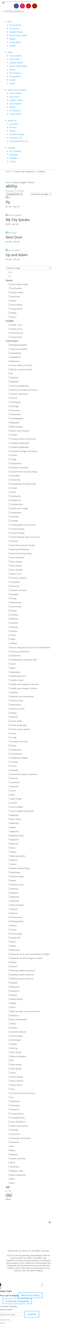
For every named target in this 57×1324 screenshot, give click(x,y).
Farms (13, 635)
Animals (13, 398)
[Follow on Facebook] (16, 5)
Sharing (13, 1048)
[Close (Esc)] (1, 1319)
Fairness (14, 623)
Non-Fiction (14, 28)
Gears (13, 668)
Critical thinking (17, 533)
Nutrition (14, 888)
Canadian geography (19, 447)
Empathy (14, 594)
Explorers (14, 619)
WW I (12, 1179)
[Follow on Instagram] (22, 5)
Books (10, 52)
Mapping (14, 815)
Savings (13, 1027)
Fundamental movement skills (23, 659)
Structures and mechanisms (22, 1093)
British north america (19, 431)
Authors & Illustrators (17, 90)
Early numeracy (17, 557)
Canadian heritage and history (23, 451)
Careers (13, 455)
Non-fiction (15, 296)
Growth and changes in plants (23, 688)
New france (15, 872)
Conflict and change (19, 508)
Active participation (19, 349)
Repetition (14, 987)
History (13, 713)
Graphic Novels (16, 32)
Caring (13, 459)
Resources (12, 120)
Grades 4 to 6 (16, 329)
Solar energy (15, 1064)
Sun (12, 1097)
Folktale (13, 643)
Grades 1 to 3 (16, 325)
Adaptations (15, 357)
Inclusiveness (16, 754)
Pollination (15, 950)
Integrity (14, 770)
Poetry (13, 946)
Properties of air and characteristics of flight (29, 954)
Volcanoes (14, 1142)
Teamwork (14, 1101)
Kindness (14, 786)
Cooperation (15, 512)
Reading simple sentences (22, 974)
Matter (13, 827)
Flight (12, 639)
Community (15, 496)
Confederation (16, 504)
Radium (13, 966)
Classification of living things (23, 484)
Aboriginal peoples (18, 345)
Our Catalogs (15, 151)
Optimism (14, 901)
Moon (12, 848)
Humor (13, 733)
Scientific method (18, 1032)
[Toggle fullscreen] (6, 1319)
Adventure (15, 361)
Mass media (15, 819)
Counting (14, 516)
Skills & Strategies (18, 1056)
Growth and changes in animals (24, 684)
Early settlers (16, 565)
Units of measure (18, 1121)
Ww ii (12, 1183)
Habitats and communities (22, 696)
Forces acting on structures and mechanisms (30, 647)
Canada (13, 434)
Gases (13, 664)
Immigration (15, 749)
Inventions (15, 782)
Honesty (13, 717)
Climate (13, 488)
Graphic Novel (16, 292)
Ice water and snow (19, 741)
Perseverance (16, 917)
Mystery (13, 860)
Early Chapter (15, 103)
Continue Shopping (17, 1301)
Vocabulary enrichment (20, 1138)
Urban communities (19, 1126)
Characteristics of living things (23, 471)
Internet (13, 778)
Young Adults (15, 42)
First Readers (15, 73)
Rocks (12, 1007)
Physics (13, 925)
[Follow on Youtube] (34, 5)
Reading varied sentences (21, 978)
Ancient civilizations (19, 394)
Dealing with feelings (19, 549)
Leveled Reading (16, 134)
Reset (8, 1199)
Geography (15, 672)
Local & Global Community (22, 811)
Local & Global (16, 807)
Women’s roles (16, 1171)
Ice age (13, 737)
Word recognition (18, 1175)
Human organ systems (20, 729)
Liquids (13, 803)
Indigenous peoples (19, 758)
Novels (12, 39)
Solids (13, 1072)
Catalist (12, 161)
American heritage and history (23, 390)
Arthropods (15, 402)
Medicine (14, 831)
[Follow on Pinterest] (28, 5)
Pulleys (13, 962)
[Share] (4, 1319)
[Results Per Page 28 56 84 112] (28, 268)
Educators (13, 124)
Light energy (15, 798)
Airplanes (14, 377)
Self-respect (15, 1040)
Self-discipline (16, 1036)
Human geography (18, 725)
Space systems (16, 1081)
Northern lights (17, 876)
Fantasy (13, 631)
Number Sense (17, 884)
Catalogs (11, 147)
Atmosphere (15, 414)
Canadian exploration (19, 443)
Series (12, 83)
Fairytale (14, 627)
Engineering (15, 602)
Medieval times (17, 835)
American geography (19, 386)
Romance (14, 1015)
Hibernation (15, 704)
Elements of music (18, 590)
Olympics (14, 893)
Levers (13, 790)
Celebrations (16, 463)
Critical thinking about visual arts (25, 537)
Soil (12, 1060)
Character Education (19, 467)
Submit (31, 1314)
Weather (14, 1154)
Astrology (14, 406)
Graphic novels (17, 680)
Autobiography (16, 418)
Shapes (13, 1044)
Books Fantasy (16, 426)
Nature (13, 864)
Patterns (14, 913)
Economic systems (18, 578)
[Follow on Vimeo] (40, 5)
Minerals (14, 843)
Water (13, 1150)
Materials (14, 823)
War (12, 1146)
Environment (16, 606)
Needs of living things (20, 868)
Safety (13, 1023)
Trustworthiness (17, 1117)
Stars (12, 1089)
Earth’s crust (15, 574)
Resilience (14, 991)
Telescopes (15, 1105)
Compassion (15, 500)
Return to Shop (30, 1295)
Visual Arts (15, 1134)
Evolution (14, 615)
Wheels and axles (18, 1158)
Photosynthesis (17, 921)
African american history (21, 365)
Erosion (13, 610)
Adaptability (15, 353)
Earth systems (16, 570)
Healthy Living (16, 700)
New (10, 21)
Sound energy (16, 1077)
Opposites (14, 897)
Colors (13, 492)
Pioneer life (15, 937)
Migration (14, 839)
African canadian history (21, 369)
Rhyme (13, 1003)
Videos (12, 131)
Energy (13, 598)
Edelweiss (13, 158)
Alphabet (14, 381)
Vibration (14, 1130)
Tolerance (14, 1109)
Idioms (13, 745)
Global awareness (18, 676)
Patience (14, 909)
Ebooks (12, 45)
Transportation (17, 1113)
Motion (13, 852)
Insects (13, 766)
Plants (13, 942)
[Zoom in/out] (9, 1319)
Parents (12, 127)
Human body (16, 721)
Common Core (15, 137)
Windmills (14, 1166)
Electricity (14, 586)
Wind (12, 1162)
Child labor (15, 475)
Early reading (16, 561)
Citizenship (15, 480)
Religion (13, 982)
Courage (14, 520)
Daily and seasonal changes (22, 545)
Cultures (14, 541)
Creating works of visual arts (23, 525)
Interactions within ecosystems (24, 774)
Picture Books (15, 25)
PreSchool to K (16, 333)
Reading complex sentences (22, 970)
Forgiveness (15, 655)
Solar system (16, 1068)
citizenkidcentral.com (18, 141)
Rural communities (18, 1019)
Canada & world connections (23, 439)
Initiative (14, 762)
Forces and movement (20, 651)
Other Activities (17, 905)
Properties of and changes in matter (26, 958)
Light (12, 794)
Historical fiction (17, 709)
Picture (13, 929)
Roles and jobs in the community (25, 1011)
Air (11, 373)
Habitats (14, 692)
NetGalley (13, 154)
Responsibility (16, 999)
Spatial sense (16, 1085)
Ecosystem (15, 582)
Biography (14, 422)
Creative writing (17, 529)
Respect (13, 995)
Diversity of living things (21, 553)
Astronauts (15, 410)
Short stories (16, 1052)
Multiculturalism (17, 856)
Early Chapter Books (18, 35)
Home (8, 171)
